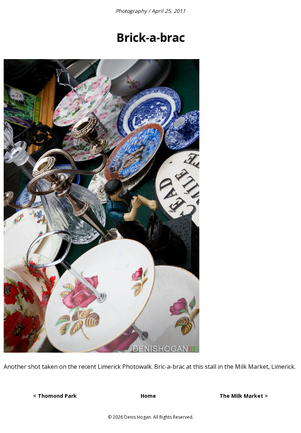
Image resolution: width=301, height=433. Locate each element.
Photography (131, 10)
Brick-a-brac (150, 37)
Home (148, 395)
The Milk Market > (244, 395)
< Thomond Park (55, 395)
